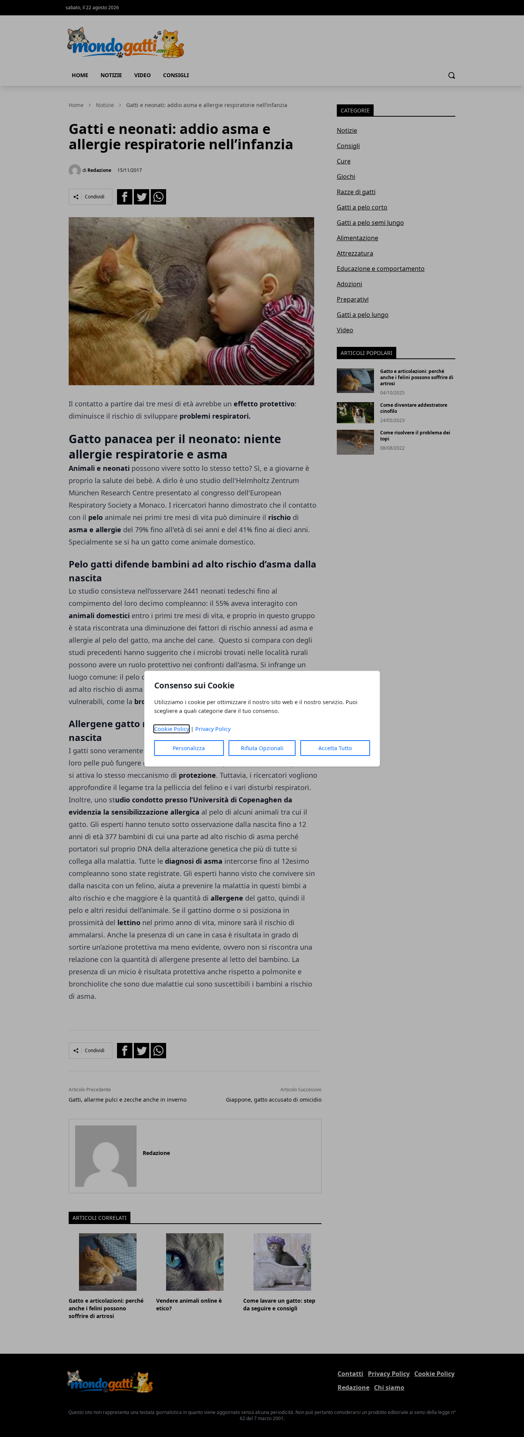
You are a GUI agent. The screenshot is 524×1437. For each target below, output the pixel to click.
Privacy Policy (213, 729)
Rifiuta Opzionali (262, 748)
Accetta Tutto (335, 748)
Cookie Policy (171, 729)
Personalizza (189, 748)
